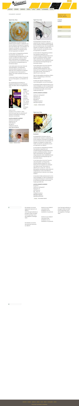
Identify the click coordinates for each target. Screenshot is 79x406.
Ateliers (29, 401)
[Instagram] (68, 1)
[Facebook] (70, 1)
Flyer (42, 401)
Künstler (24, 401)
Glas (39, 198)
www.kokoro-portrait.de (38, 196)
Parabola (40, 404)
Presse (45, 401)
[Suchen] (69, 31)
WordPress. (45, 404)
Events (38, 401)
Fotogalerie (50, 401)
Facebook (59, 21)
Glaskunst (15, 142)
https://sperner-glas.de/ (14, 127)
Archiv (55, 401)
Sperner (18, 142)
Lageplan (34, 401)
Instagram (60, 19)
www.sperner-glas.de (37, 194)
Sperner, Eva (13, 20)
